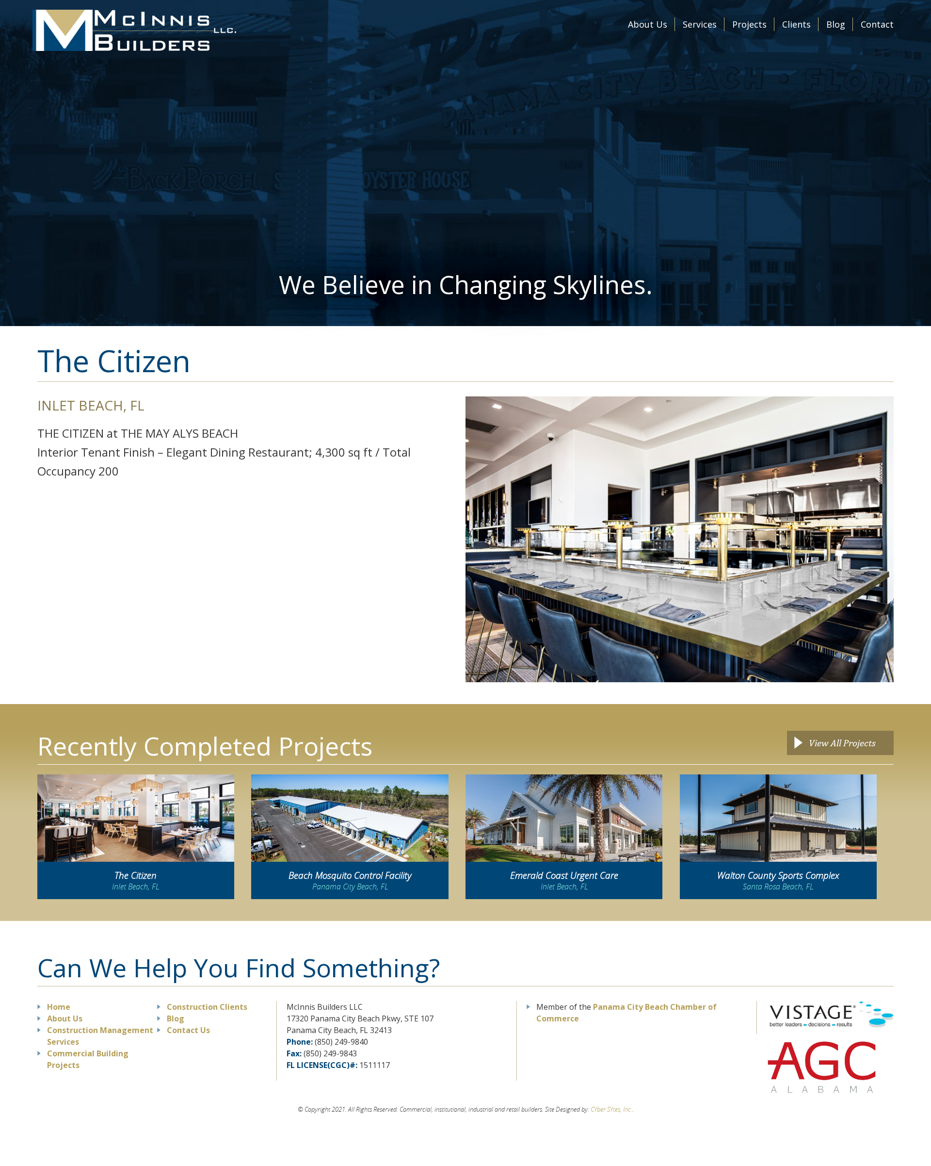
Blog (835, 24)
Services (700, 24)
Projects (749, 24)
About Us (647, 24)
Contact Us (188, 1030)
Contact (877, 24)
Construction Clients (207, 1007)
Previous (458, 539)
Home (58, 1007)
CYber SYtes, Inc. (611, 1109)
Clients (796, 24)
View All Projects (842, 742)
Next (901, 539)
